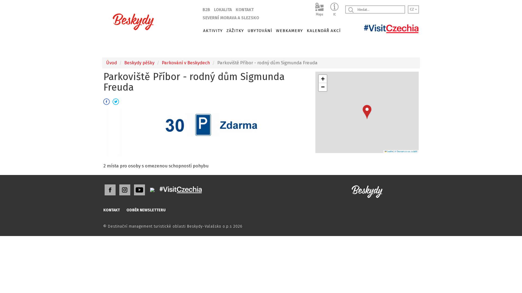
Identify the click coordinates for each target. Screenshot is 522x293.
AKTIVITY (213, 30)
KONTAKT (245, 9)
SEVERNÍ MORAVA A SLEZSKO (231, 17)
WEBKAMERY (289, 30)
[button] (367, 112)
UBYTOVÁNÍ (260, 30)
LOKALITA (223, 9)
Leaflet (390, 151)
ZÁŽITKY (235, 30)
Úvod (111, 62)
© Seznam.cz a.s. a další (406, 151)
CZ (412, 9)
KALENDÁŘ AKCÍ (324, 30)
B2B (206, 9)
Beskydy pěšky (139, 62)
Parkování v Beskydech (186, 62)
